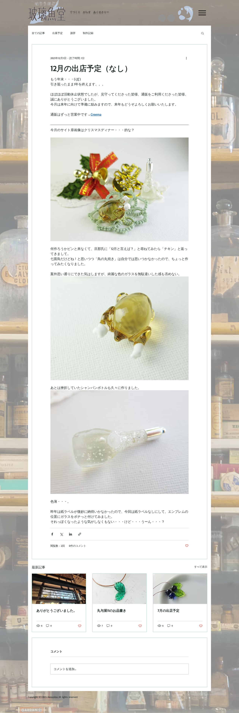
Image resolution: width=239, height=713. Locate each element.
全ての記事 (38, 33)
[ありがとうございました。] (59, 589)
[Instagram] (161, 18)
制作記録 (88, 33)
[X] (171, 18)
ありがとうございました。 (56, 610)
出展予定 (57, 33)
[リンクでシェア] (79, 534)
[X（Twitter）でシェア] (61, 534)
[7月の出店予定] (180, 589)
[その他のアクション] (186, 58)
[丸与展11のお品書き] (120, 589)
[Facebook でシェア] (52, 534)
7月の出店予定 (168, 610)
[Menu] (202, 12)
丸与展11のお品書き (111, 610)
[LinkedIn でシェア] (70, 534)
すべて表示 (200, 566)
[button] (202, 33)
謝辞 (72, 33)
